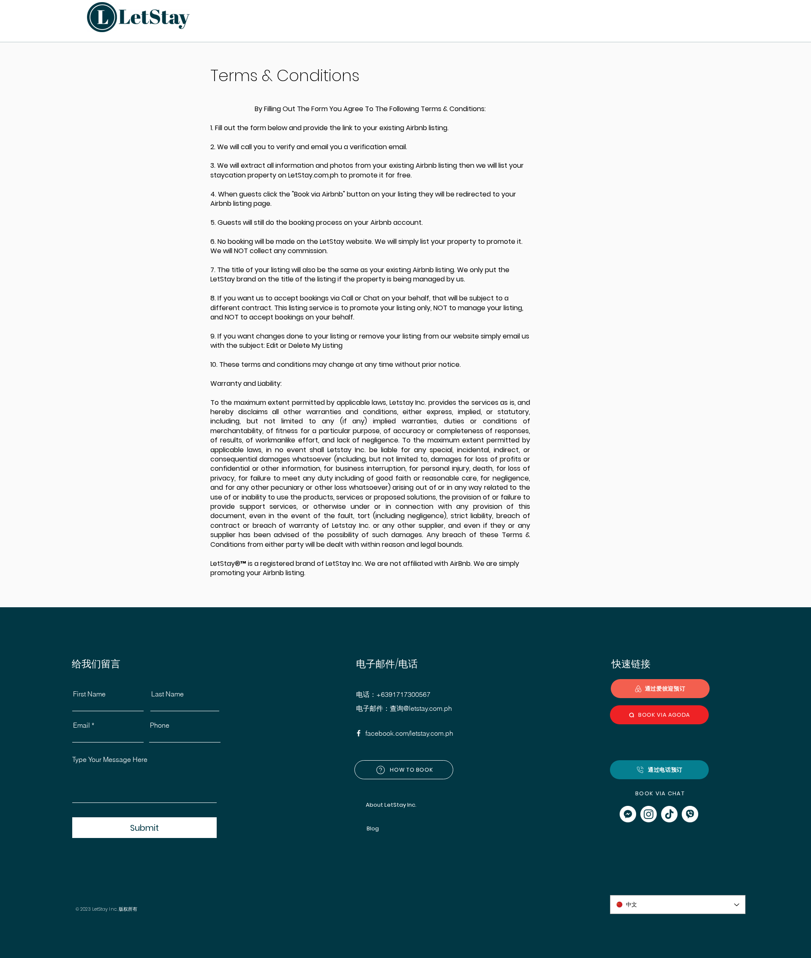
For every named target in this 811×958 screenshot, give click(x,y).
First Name (89, 694)
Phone (159, 725)
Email (81, 725)
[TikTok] (669, 814)
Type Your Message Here (109, 759)
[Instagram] (648, 814)
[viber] (690, 814)
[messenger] (628, 814)
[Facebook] (358, 733)
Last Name (167, 694)
